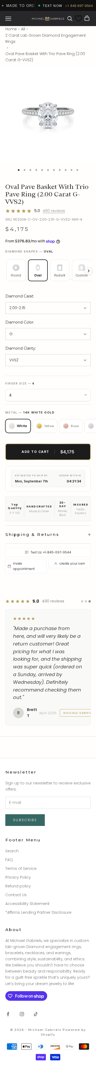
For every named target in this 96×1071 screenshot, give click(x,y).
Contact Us (16, 918)
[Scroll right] (88, 271)
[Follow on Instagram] (22, 1037)
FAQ (9, 882)
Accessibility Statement (27, 926)
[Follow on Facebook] (8, 1037)
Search (12, 873)
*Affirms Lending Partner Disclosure (38, 935)
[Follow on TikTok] (35, 1037)
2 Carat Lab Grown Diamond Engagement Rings (45, 38)
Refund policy (18, 909)
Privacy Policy (18, 900)
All (23, 29)
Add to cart (48, 451)
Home (11, 29)
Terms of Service (21, 891)
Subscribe (25, 843)
